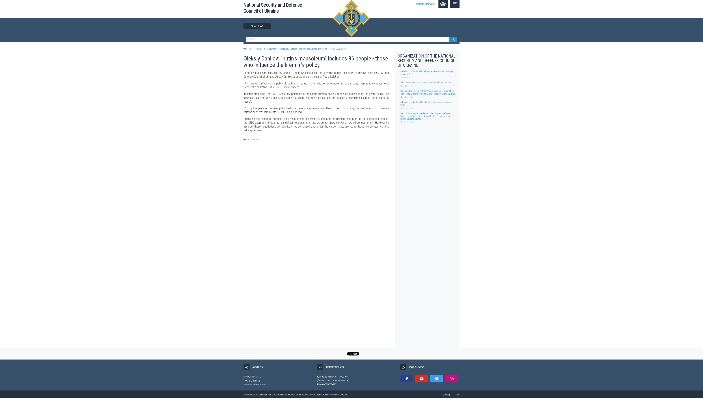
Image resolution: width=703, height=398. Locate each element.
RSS (458, 394)
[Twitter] (436, 378)
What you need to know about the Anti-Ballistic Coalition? (426, 82)
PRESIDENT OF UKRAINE (252, 377)
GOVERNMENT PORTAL (251, 381)
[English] (455, 3)
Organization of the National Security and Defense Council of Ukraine (295, 48)
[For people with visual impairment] (443, 4)
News (258, 48)
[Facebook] (406, 378)
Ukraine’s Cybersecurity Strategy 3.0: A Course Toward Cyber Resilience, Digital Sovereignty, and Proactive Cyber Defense (427, 92)
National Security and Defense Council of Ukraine (272, 8)
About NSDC (257, 25)
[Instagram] (451, 378)
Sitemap (446, 394)
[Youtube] (421, 378)
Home (249, 48)
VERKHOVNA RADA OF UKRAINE (254, 385)
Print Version (253, 139)
